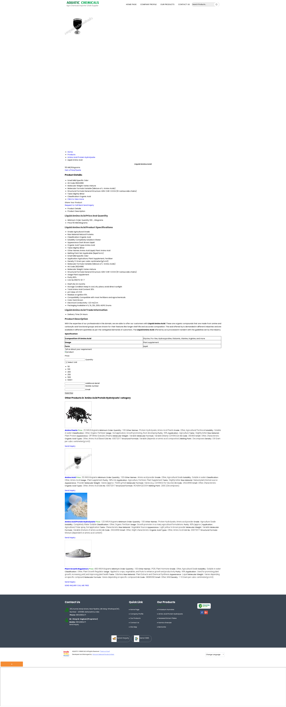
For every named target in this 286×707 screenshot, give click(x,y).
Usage (70, 274)
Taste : (198, 433)
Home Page (131, 4)
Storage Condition (75, 286)
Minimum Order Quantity (78, 220)
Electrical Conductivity (77, 302)
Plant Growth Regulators (76, 569)
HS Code (71, 266)
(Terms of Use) (105, 651)
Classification (73, 237)
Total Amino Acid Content (78, 289)
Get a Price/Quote (73, 170)
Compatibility (73, 297)
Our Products (167, 4)
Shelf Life (71, 284)
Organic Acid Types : (84, 438)
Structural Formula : (151, 438)
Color (69, 300)
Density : (192, 577)
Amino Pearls (71, 430)
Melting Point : (192, 438)
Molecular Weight (75, 269)
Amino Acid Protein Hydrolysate (80, 521)
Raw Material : (199, 480)
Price (69, 223)
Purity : (163, 433)
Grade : (189, 430)
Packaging (72, 305)
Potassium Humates (166, 609)
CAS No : (113, 438)
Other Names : (149, 430)
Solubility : (194, 477)
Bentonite (162, 627)
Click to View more (75, 199)
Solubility (71, 239)
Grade (70, 231)
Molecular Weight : (125, 436)
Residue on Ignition (75, 294)
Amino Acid (70, 477)
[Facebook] (202, 614)
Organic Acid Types (76, 245)
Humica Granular (165, 622)
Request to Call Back (74, 205)
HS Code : (187, 436)
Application (72, 258)
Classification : (88, 433)
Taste (70, 248)
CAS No (70, 280)
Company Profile (148, 4)
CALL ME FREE (83, 585)
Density (70, 261)
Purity (70, 277)
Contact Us (184, 4)
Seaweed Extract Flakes (167, 618)
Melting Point (73, 253)
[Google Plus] (206, 614)
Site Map (133, 627)
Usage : (131, 433)
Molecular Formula (75, 264)
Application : (178, 433)
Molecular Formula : (158, 436)
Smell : (207, 436)
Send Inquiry (88, 205)
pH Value (71, 292)
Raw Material (73, 234)
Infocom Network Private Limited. (103, 654)
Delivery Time (73, 314)
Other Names (73, 250)
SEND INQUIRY (71, 585)
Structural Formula (75, 272)
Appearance (73, 242)
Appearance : (94, 436)
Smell (69, 256)
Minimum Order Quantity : (112, 430)
